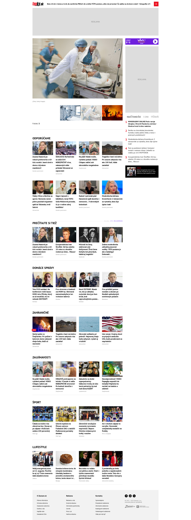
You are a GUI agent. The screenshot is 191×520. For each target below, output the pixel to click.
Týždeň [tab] (155, 116)
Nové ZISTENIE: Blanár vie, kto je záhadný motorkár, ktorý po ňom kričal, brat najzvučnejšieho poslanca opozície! (89, 294)
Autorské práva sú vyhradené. (133, 502)
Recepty (58, 481)
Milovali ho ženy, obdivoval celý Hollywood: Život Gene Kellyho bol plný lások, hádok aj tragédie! (88, 249)
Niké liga (34, 433)
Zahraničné (40, 312)
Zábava (34, 478)
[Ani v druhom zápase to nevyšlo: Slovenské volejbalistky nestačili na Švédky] (112, 414)
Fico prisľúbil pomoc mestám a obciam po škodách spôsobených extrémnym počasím (110, 293)
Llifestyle (39, 447)
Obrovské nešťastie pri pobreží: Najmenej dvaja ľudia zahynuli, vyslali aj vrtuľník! (88, 338)
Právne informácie (42, 500)
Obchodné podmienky (73, 506)
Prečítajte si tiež (44, 223)
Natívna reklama (71, 514)
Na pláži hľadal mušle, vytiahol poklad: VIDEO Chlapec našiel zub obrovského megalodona (42, 382)
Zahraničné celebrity (108, 481)
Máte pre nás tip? (101, 514)
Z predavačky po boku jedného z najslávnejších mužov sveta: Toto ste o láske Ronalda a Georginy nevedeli (112, 473)
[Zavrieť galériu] (156, 4)
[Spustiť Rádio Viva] (142, 40)
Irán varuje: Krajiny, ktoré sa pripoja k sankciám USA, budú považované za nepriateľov (112, 338)
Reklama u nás (70, 500)
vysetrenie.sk (82, 391)
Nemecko (81, 436)
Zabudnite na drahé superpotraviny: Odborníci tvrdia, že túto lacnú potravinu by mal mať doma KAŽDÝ (88, 384)
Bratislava (105, 299)
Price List (69, 511)
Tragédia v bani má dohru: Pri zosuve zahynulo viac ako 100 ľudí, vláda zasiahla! (66, 338)
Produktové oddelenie (102, 503)
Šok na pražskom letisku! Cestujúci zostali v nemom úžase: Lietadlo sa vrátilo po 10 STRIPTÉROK (141, 150)
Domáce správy (43, 268)
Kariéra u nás (41, 509)
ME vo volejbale (106, 433)
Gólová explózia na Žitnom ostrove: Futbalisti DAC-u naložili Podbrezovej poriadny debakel (65, 428)
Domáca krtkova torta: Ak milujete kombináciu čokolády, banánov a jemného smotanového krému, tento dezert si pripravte (66, 473)
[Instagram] (130, 496)
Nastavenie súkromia (43, 506)
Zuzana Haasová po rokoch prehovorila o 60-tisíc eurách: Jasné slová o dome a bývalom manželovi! (42, 249)
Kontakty (99, 496)
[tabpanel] (142, 141)
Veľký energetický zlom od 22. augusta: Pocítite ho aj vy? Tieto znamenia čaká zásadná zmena (42, 472)
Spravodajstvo (100, 500)
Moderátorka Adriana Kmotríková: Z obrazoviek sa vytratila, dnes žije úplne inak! (142, 141)
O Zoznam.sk (42, 496)
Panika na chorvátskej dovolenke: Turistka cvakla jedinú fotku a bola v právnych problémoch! (141, 132)
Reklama (69, 496)
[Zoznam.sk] (131, 507)
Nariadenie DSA (41, 514)
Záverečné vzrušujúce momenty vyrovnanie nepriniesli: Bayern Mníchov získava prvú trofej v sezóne (87, 428)
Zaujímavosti (41, 357)
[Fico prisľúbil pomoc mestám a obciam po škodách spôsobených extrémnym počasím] (112, 279)
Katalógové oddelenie (102, 509)
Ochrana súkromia (42, 503)
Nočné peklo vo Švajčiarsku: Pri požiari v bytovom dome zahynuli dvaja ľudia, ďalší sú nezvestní (42, 339)
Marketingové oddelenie (103, 511)
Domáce (34, 301)
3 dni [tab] (146, 116)
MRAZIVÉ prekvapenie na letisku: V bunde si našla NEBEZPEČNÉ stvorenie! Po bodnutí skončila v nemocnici (66, 384)
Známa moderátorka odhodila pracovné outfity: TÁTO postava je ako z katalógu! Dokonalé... (111, 249)
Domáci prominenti (37, 257)
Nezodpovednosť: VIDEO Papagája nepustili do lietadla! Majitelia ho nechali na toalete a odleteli (111, 384)
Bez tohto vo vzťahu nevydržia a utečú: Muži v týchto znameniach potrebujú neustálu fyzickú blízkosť (89, 473)
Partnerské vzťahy (84, 481)
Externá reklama (71, 503)
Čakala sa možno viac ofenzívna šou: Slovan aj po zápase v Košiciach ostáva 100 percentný (42, 427)
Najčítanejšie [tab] (134, 116)
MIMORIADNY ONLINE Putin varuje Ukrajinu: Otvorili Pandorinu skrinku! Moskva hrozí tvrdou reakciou (142, 123)
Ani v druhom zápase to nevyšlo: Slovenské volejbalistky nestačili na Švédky (112, 427)
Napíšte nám (40, 511)
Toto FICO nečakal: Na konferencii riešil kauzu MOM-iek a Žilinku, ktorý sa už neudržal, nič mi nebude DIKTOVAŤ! (42, 294)
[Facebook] (126, 496)
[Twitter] (134, 496)
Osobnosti (81, 257)
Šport (36, 402)
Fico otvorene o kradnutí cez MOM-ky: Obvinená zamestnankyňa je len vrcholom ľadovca (65, 293)
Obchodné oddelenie (102, 506)
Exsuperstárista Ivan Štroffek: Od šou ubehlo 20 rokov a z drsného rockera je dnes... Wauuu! (65, 248)
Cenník (68, 509)
